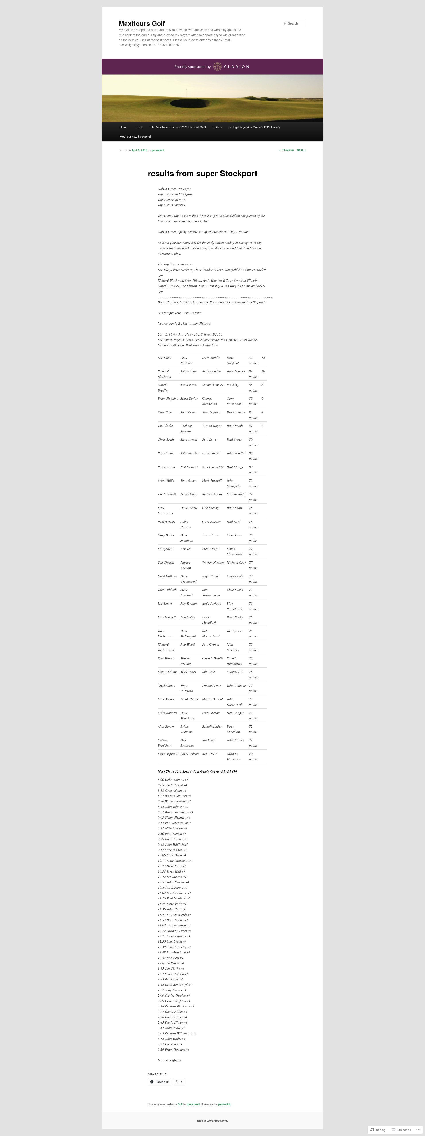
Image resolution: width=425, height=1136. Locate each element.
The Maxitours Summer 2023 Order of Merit (178, 127)
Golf (180, 1104)
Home (123, 127)
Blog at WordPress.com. (212, 1120)
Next (301, 150)
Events (138, 127)
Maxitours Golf (142, 23)
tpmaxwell (157, 150)
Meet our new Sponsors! (135, 136)
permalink (224, 1104)
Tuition (217, 127)
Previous (286, 150)
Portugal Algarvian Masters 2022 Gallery (254, 127)
